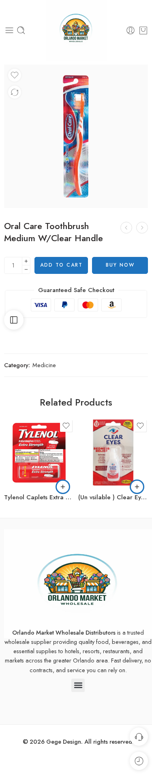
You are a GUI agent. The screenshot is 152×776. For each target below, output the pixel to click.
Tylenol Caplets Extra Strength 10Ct (39, 497)
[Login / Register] (130, 30)
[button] (63, 486)
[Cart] (143, 30)
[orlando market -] (76, 30)
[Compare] (14, 92)
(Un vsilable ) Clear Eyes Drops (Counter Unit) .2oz (113, 497)
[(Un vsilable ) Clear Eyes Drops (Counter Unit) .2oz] (113, 453)
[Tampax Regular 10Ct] (142, 227)
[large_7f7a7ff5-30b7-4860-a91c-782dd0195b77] (76, 136)
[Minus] (26, 269)
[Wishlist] (14, 75)
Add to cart (61, 265)
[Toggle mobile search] (21, 30)
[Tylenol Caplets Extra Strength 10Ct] (39, 453)
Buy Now (120, 265)
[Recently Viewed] (139, 761)
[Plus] (26, 261)
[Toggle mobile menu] (9, 30)
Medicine (44, 365)
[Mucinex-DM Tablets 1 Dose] (126, 227)
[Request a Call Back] (139, 737)
